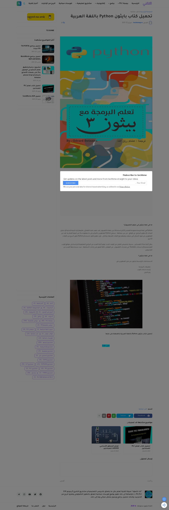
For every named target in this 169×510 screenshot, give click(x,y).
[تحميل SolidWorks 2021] (48, 99)
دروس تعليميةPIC (45, 325)
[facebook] (40, 494)
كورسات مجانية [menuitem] (65, 4)
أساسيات (48, 308)
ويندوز (31, 373)
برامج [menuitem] (112, 4)
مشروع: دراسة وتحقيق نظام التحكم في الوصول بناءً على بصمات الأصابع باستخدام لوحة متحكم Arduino (31, 72)
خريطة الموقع (22, 506)
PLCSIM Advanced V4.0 (43, 377)
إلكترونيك (30, 312)
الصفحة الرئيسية (146, 12)
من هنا (106, 345)
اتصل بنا (35, 506)
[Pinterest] (109, 416)
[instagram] (24, 494)
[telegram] (19, 494)
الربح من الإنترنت (46, 312)
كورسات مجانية (45, 338)
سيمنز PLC (28, 329)
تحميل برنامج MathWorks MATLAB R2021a (31, 58)
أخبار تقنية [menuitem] (33, 4)
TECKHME (50, 31)
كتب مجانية (135, 12)
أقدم (62, 481)
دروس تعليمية (31, 321)
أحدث (149, 481)
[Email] (104, 416)
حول (43, 506)
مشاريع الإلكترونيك (44, 347)
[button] (24, 3)
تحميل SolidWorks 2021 (32, 96)
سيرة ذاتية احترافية (45, 329)
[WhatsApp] (114, 416)
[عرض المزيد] (99, 416)
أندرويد (49, 316)
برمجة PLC (47, 321)
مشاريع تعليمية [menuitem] (84, 4)
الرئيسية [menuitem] (135, 4)
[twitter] (35, 494)
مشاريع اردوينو (45, 342)
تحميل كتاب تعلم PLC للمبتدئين (141, 447)
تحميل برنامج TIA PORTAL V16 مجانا (31, 47)
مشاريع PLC (31, 369)
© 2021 (133, 506)
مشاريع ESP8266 (45, 364)
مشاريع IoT (27, 364)
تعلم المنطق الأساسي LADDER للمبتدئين (109, 447)
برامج (37, 316)
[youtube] (30, 494)
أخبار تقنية (38, 303)
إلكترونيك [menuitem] (101, 4)
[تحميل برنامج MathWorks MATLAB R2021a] (48, 59)
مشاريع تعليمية (45, 351)
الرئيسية (52, 506)
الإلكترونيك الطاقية (32, 308)
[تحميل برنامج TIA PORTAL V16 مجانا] (48, 49)
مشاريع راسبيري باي (44, 355)
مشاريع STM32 (46, 373)
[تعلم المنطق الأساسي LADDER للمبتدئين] (106, 435)
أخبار (50, 303)
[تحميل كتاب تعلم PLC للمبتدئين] (137, 435)
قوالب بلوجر (47, 334)
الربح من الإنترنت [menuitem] (48, 4)
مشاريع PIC (47, 369)
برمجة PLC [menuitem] (123, 4)
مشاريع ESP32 (46, 360)
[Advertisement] (36, 200)
